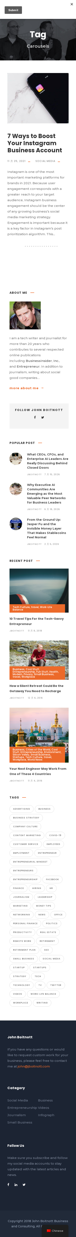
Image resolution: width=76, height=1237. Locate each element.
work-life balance (43, 994)
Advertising (21, 808)
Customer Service (25, 844)
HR (51, 888)
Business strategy (26, 817)
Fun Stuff (42, 671)
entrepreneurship (25, 879)
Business (18, 669)
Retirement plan (24, 949)
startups (39, 967)
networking (21, 914)
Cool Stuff (32, 669)
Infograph (46, 1115)
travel (35, 607)
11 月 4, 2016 (35, 780)
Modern (17, 674)
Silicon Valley (21, 754)
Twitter (55, 985)
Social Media (45, 161)
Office (58, 914)
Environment (52, 752)
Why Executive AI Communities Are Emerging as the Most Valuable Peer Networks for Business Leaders (46, 493)
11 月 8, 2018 (35, 630)
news (42, 914)
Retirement (47, 941)
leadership (45, 897)
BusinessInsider (39, 361)
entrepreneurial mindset (30, 861)
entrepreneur (47, 853)
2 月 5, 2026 (51, 544)
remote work (22, 941)
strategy (19, 976)
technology (21, 985)
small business (23, 958)
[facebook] (35, 417)
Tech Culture (21, 607)
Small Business (44, 674)
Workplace (28, 677)
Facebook (52, 879)
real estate (48, 932)
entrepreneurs (23, 870)
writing (42, 1002)
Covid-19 (55, 835)
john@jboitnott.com (34, 1066)
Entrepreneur (28, 366)
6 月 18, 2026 (52, 509)
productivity (22, 932)
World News (34, 759)
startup (19, 967)
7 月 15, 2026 (52, 474)
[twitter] (42, 417)
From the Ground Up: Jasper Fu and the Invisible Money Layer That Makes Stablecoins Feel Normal (46, 528)
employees (53, 844)
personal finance (25, 923)
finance (18, 888)
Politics (52, 923)
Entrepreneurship (24, 671)
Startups (18, 757)
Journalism (21, 897)
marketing (20, 905)
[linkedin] (16, 1185)
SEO (46, 949)
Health (53, 671)
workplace (20, 1002)
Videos (17, 994)
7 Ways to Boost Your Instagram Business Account (34, 143)
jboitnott (34, 474)
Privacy (28, 674)
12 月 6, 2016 (35, 697)
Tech (38, 976)
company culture (25, 826)
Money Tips (43, 905)
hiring (36, 888)
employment (21, 853)
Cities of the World (38, 749)
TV (40, 985)
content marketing (27, 835)
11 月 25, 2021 (16, 161)
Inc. (56, 361)
